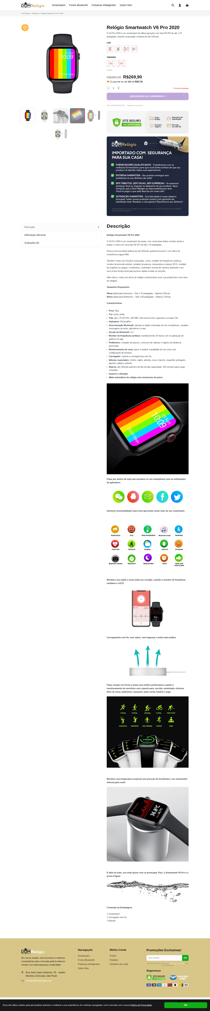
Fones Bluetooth (78, 5)
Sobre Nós (126, 5)
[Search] (173, 5)
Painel (113, 956)
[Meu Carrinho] (187, 5)
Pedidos (114, 960)
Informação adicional (35, 235)
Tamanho (111, 57)
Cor (109, 43)
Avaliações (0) (31, 243)
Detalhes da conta (119, 964)
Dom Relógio (25, 13)
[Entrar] (180, 5)
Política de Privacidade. (141, 1005)
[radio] (110, 49)
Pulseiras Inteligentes (104, 5)
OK (185, 1005)
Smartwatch (58, 5)
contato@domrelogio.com (39, 981)
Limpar (109, 70)
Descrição (29, 227)
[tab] (62, 227)
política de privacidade (177, 963)
